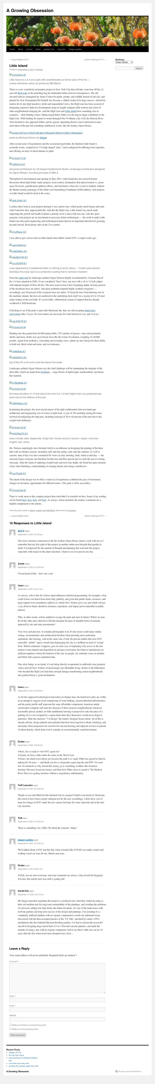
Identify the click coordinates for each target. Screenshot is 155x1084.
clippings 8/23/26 (15, 1052)
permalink (72, 510)
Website (12, 1015)
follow (38, 49)
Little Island (70, 111)
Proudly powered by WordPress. (130, 1071)
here (24, 499)
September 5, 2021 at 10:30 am (31, 788)
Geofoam (45, 371)
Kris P (21, 530)
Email (12, 1005)
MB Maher (51, 510)
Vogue (43, 137)
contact (29, 49)
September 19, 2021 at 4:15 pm (31, 894)
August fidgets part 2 (18, 59)
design (32, 510)
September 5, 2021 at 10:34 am (31, 821)
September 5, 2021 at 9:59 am (30, 745)
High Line (22, 92)
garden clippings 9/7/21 (95, 59)
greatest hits (49, 49)
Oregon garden (75, 49)
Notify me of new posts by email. (25, 1029)
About (20, 49)
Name (12, 996)
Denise (40, 69)
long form (62, 49)
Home (12, 49)
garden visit (41, 510)
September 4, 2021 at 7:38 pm (30, 534)
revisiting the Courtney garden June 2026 (23, 1066)
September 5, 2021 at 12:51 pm (31, 843)
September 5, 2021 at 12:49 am (31, 567)
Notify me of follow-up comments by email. (29, 1025)
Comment (14, 961)
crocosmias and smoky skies (19, 1063)
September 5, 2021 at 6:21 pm (30, 869)
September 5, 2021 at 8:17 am (30, 589)
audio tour (23, 277)
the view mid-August (16, 1055)
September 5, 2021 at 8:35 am (30, 690)
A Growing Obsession (29, 10)
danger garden (25, 839)
